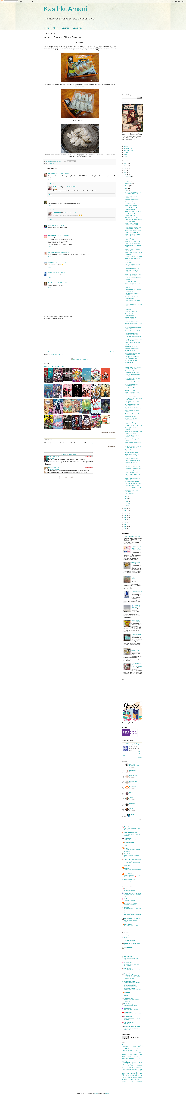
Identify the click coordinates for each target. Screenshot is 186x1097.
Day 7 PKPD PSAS (130, 351)
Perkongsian (134, 1069)
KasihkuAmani (65, 9)
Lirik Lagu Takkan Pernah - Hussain (132, 839)
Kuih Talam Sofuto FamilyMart (131, 1009)
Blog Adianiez (128, 1012)
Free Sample (133, 1049)
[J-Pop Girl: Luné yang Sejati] (58, 397)
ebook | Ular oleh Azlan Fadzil (133, 488)
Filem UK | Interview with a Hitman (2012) (132, 436)
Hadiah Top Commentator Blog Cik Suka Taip (133, 238)
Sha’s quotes (48, 439)
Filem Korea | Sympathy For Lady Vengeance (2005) (133, 202)
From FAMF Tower (129, 998)
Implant (133, 1053)
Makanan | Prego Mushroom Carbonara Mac (132, 265)
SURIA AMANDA (128, 957)
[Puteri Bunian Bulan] (48, 382)
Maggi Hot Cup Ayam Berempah (135, 621)
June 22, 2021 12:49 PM (62, 173)
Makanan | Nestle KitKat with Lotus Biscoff (132, 249)
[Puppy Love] (96, 414)
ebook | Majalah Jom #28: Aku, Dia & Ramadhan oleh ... (133, 443)
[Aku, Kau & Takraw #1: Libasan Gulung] (77, 381)
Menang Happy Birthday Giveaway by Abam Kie (132, 471)
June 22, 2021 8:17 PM (58, 225)
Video (131, 1081)
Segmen (140, 1077)
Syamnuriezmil (95, 443)
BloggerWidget (138, 819)
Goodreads (125, 1050)
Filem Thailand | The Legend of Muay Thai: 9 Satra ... (133, 214)
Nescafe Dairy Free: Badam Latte (133, 425)
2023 (125, 170)
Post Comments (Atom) (57, 354)
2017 (125, 515)
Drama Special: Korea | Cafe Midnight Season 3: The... (132, 354)
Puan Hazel (132, 786)
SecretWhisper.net (129, 913)
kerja (131, 1083)
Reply (49, 180)
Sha (129, 746)
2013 (125, 524)
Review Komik (131, 1075)
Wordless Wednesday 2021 (132, 199)
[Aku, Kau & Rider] (96, 428)
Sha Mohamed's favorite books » (108, 432)
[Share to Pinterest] (75, 161)
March (127, 501)
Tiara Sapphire (128, 924)
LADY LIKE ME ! (128, 874)
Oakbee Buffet (138, 1064)
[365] (67, 380)
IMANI (125, 156)
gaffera (96, 1093)
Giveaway (139, 1049)
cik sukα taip (127, 1008)
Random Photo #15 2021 (131, 321)
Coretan (125, 1049)
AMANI (125, 154)
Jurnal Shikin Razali (129, 981)
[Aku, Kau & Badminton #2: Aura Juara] (96, 381)
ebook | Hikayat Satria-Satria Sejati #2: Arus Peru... (132, 235)
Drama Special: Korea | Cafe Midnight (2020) (132, 379)
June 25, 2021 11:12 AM (62, 252)
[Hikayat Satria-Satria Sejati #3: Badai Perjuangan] (86, 429)
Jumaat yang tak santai (129, 890)
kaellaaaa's (127, 907)
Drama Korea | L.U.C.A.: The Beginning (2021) (132, 422)
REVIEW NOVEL (128, 148)
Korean (137, 1054)
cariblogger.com (128, 935)
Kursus (129, 1056)
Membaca (126, 1062)
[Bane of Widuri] (105, 413)
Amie (49, 225)
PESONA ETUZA (128, 947)
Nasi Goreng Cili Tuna (131, 360)
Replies (52, 183)
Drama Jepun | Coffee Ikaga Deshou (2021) (132, 301)
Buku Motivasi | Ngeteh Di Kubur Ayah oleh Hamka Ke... (133, 432)
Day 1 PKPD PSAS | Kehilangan (133, 408)
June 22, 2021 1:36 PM (58, 201)
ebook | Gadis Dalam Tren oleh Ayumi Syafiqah (133, 208)
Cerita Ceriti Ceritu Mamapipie (132, 859)
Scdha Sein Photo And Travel (132, 1026)
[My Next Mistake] (67, 429)
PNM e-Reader (128, 1065)
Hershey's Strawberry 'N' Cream (133, 256)
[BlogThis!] (70, 161)
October (127, 181)
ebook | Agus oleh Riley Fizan (133, 211)
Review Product (132, 1077)
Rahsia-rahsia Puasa (53, 467)
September (128, 183)
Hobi (124, 1053)
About (55, 28)
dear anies (51, 262)
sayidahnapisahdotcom (130, 903)
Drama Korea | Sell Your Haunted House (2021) (132, 385)
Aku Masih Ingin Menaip (129, 881)
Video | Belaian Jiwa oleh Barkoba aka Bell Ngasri (132, 333)
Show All (140, 927)
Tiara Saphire (127, 854)
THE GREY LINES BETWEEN (132, 918)
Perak (123, 1069)
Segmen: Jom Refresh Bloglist (133, 331)
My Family (125, 1064)
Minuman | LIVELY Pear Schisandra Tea (131, 419)
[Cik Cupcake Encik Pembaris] (77, 412)
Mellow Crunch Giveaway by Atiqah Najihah (132, 475)
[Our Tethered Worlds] (58, 428)
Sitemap (65, 28)
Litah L (50, 272)
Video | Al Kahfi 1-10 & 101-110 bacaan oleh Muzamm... (133, 318)
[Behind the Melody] (48, 397)
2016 (125, 517)
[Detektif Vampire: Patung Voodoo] (77, 429)
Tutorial (124, 1081)
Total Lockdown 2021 (130, 493)
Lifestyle (136, 1056)
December (128, 176)
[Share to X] (71, 161)
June (126, 190)
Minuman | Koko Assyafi (131, 365)
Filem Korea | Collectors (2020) (133, 468)
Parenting (139, 1065)
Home (46, 28)
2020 (125, 508)
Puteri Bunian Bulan (53, 456)
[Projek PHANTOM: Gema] (96, 398)
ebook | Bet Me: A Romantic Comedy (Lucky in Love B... (133, 393)
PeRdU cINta (51, 173)
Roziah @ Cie (133, 781)
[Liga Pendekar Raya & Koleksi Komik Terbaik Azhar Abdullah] (48, 428)
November (128, 179)
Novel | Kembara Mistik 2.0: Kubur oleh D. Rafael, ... (132, 405)
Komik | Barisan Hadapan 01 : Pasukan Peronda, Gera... (133, 227)
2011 (125, 529)
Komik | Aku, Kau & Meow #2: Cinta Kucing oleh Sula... (132, 271)
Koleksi (133, 1054)
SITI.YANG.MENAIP (129, 1022)
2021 (125, 175)
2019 (125, 510)
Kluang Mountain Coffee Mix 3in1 (135, 649)
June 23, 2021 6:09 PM (63, 235)
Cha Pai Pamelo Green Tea (135, 563)
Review (124, 1071)
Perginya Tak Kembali (134, 577)
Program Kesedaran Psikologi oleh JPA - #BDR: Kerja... (133, 193)
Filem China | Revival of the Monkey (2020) (132, 297)
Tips (141, 1079)
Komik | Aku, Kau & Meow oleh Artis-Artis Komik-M (133, 275)
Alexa (129, 1045)
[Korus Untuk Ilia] (105, 381)
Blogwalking (125, 1046)
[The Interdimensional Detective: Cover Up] (86, 413)
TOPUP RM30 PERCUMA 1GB (132, 536)
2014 (125, 522)
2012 (125, 526)
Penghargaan (133, 1067)
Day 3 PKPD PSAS (130, 390)
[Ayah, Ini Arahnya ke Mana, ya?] (77, 397)
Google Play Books (136, 1050)
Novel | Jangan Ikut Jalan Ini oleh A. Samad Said (133, 339)
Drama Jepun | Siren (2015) (132, 284)
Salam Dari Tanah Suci (129, 1023)
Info (137, 1053)
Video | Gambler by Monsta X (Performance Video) (132, 357)
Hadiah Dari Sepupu (130, 396)
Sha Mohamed (57, 187)
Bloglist (140, 1045)
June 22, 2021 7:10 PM (70, 212)
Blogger (107, 1093)
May (126, 496)
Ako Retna (132, 803)
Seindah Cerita (128, 962)
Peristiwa (128, 1069)
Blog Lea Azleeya (129, 974)
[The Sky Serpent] (67, 413)
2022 (125, 172)
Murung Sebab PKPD (130, 416)
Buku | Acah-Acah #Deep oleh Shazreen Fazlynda (136, 665)
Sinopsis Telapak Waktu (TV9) (131, 925)
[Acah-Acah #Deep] (58, 381)
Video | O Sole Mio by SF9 (132, 402)
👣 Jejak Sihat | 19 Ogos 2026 (136, 606)
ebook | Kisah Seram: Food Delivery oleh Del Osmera (132, 455)
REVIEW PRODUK (128, 150)
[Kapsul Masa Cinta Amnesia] (105, 397)
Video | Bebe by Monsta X (132, 346)
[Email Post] (64, 161)
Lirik (141, 1056)
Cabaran (133, 1046)
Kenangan (128, 1054)
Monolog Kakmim (129, 842)
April (126, 499)
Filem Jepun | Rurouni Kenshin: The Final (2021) (133, 220)
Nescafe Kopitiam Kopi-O (131, 452)
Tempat (124, 1079)
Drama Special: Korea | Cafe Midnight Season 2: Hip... (132, 371)
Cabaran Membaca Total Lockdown (131, 490)
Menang (133, 1062)
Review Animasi (132, 1071)
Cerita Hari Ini (128, 262)
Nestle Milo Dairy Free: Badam (133, 336)
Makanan (125, 1058)
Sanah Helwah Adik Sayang (130, 1005)
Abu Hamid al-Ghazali (54, 469)
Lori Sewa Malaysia (129, 940)
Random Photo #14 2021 (131, 458)
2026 (125, 163)
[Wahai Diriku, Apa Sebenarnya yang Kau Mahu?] (86, 381)
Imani (128, 1053)
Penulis (140, 1067)
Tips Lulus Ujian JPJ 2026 (130, 904)
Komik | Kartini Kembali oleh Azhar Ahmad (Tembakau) (132, 242)
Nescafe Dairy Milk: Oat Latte (132, 388)
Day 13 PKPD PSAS (130, 281)
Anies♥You (127, 827)
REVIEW (126, 146)
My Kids (131, 1064)
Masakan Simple (137, 1060)
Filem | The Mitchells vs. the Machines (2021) (132, 314)
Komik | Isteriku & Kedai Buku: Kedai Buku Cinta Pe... (133, 231)
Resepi (140, 1069)
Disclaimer (77, 28)
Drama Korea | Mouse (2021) (132, 460)
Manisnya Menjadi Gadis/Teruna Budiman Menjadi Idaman (136, 549)
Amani (134, 1045)
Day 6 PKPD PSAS (130, 363)
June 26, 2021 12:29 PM (59, 272)
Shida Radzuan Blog (129, 879)
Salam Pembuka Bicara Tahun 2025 (132, 1014)
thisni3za (131, 809)
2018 (125, 513)
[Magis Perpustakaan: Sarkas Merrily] (48, 414)
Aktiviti (124, 1045)
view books (139, 757)
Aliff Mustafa (52, 458)
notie (49, 201)
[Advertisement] (80, 335)
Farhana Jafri (52, 252)
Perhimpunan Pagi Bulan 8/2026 (136, 635)
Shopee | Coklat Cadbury (131, 217)
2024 (125, 168)
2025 (125, 165)
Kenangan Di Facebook (131, 462)
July (126, 188)
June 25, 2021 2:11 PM (61, 262)
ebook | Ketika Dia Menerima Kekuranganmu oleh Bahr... (133, 465)
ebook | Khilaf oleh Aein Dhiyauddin (131, 196)
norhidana (132, 792)
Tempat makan (133, 1079)
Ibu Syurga (127, 938)
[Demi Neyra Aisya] (86, 396)
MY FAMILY (127, 152)
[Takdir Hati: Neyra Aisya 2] (67, 396)
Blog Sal (126, 868)
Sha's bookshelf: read (54, 366)
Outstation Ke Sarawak (129, 900)
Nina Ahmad (51, 283)
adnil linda (132, 798)
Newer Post (47, 352)
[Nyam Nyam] (105, 423)
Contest (140, 1046)
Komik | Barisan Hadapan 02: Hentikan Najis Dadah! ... (132, 224)
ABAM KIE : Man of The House (132, 893)
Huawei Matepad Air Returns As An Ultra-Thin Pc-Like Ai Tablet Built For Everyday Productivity (132, 977)
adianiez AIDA (52, 235)
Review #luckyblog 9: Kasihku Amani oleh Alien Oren (133, 447)
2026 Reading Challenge (132, 744)
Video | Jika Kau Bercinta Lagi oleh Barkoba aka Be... (133, 368)
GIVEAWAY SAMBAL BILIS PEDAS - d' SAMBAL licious (133, 482)
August (127, 186)
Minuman (139, 1062)
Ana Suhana (127, 968)
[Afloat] (58, 413)
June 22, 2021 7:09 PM (70, 187)
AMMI (125, 889)
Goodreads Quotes (111, 446)
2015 (125, 520)
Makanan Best (51, 163)
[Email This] (68, 161)
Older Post (113, 352)
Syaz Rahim (132, 770)
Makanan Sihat (126, 1060)
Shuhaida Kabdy (128, 1004)
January (127, 505)
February (127, 503)
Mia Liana (126, 899)
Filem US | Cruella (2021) (131, 311)
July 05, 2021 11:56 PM (62, 283)
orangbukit (127, 992)
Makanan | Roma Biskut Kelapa (133, 382)
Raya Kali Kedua (129, 450)
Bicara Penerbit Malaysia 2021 (133, 205)
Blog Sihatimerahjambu (130, 832)
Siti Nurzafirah (128, 1016)
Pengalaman (125, 1067)
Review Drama (130, 1073)
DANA (126, 848)
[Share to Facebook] (73, 161)
